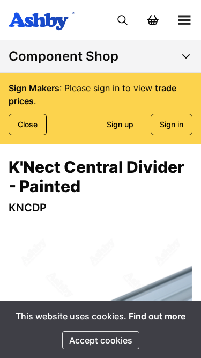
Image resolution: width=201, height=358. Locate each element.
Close (28, 124)
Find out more (157, 316)
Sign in (171, 124)
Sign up (120, 124)
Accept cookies (100, 340)
